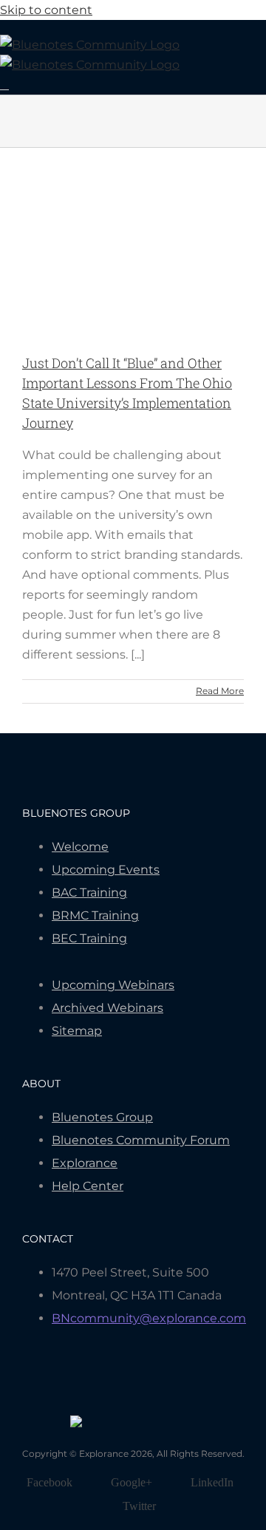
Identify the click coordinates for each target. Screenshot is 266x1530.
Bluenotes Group (102, 1117)
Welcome (80, 847)
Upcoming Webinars (113, 985)
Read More (220, 690)
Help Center (87, 1186)
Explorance (84, 1163)
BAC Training (89, 892)
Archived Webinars (107, 1008)
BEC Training (89, 938)
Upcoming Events (106, 870)
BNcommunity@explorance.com (149, 1318)
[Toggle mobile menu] (4, 84)
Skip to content (46, 10)
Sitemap (77, 1031)
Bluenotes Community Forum (141, 1140)
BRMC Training (95, 915)
